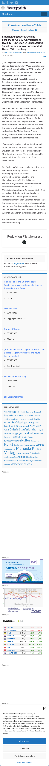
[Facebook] (7, 2)
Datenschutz (20, 762)
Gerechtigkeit (38, 430)
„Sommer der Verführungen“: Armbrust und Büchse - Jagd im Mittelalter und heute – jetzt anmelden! (24, 352)
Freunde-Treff (10, 308)
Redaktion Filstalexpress (13, 52)
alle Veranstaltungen (13, 396)
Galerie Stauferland (22, 429)
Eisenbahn (30, 419)
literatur (7, 449)
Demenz (24, 419)
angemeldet (19, 263)
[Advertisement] (22, 514)
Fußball (6, 430)
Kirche (30, 437)
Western (7, 464)
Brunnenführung (12, 329)
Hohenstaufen (16, 436)
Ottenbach (34, 453)
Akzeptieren (24, 741)
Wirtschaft (41, 52)
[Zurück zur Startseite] (24, 8)
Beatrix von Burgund (33, 412)
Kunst (8, 444)
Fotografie (34, 422)
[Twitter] (11, 2)
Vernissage (28, 460)
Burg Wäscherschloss (13, 415)
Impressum (30, 762)
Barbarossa (20, 411)
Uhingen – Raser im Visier (23, 30)
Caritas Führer (28, 415)
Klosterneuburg (12, 440)
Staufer (20, 460)
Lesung (40, 444)
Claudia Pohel (15, 419)
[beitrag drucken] (45, 56)
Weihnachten (37, 460)
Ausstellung (9, 411)
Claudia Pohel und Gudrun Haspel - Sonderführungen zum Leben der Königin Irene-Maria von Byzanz (23, 284)
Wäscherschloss (21, 464)
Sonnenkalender (10, 460)
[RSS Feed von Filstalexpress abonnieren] (3, 2)
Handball (28, 433)
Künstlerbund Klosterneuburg (24, 445)
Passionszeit (8, 457)
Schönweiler (33, 457)
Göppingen (17, 433)
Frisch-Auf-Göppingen (16, 425)
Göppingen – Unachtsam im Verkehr (26, 25)
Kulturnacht (35, 441)
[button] (45, 708)
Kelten (25, 437)
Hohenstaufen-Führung (15, 376)
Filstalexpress (8, 14)
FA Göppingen (20, 422)
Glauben (8, 433)
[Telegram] (16, 2)
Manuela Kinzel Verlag (23, 450)
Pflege (15, 457)
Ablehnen (24, 748)
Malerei (13, 449)
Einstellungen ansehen (24, 756)
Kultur (25, 440)
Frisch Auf (34, 426)
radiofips (23, 456)
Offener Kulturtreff (22, 453)
